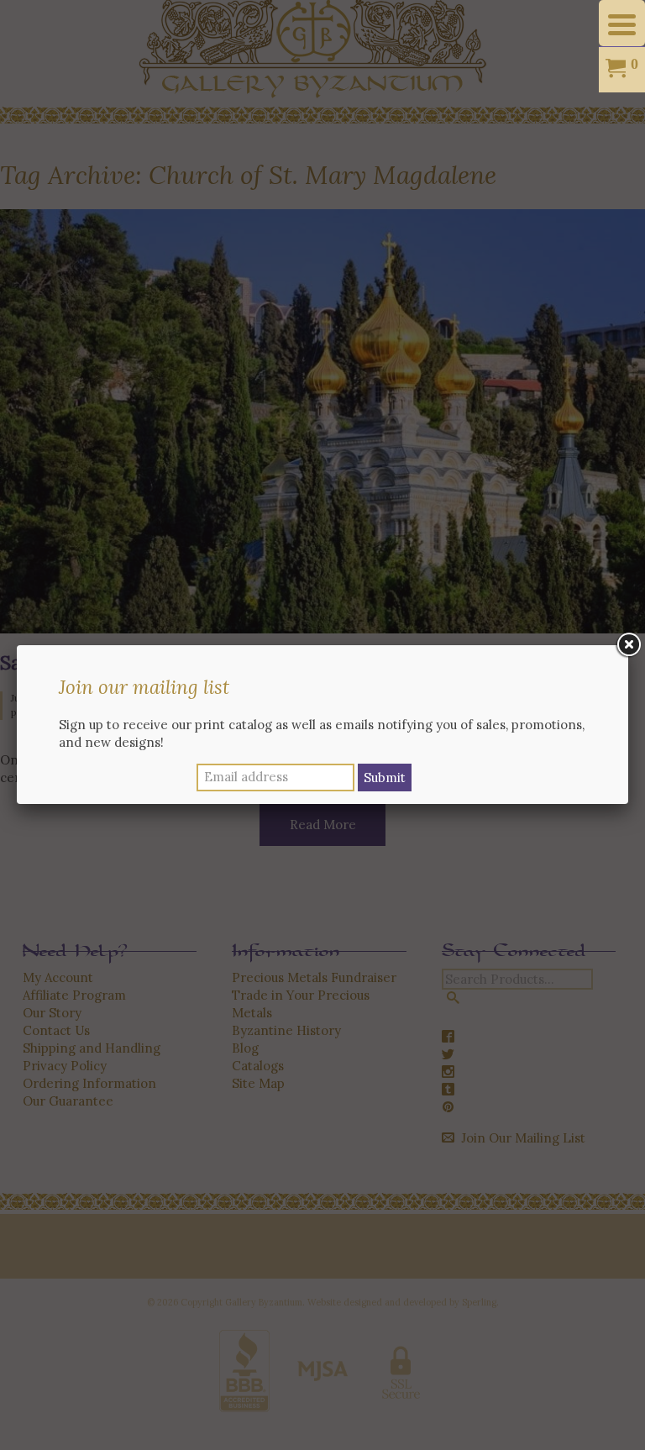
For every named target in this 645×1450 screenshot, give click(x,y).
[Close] (628, 645)
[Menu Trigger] (622, 23)
